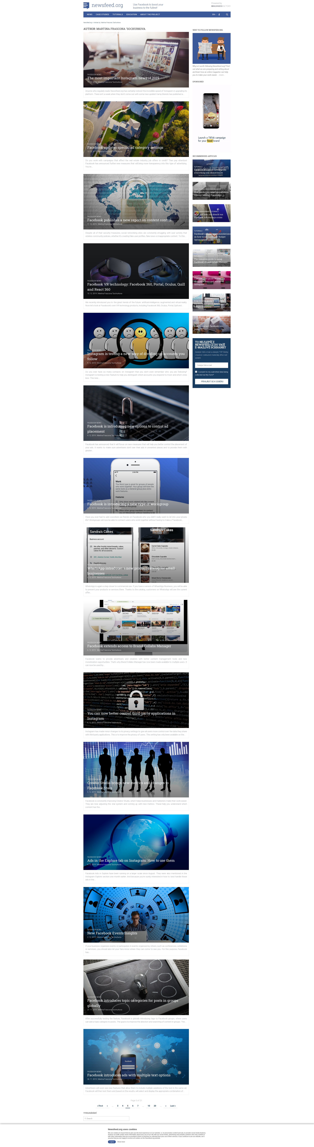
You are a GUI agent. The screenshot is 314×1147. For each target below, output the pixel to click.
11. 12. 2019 (92, 224)
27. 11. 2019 (92, 1010)
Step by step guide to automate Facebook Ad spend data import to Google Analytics (211, 304)
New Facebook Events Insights (112, 933)
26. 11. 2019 (92, 1079)
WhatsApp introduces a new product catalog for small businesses (131, 571)
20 (155, 1106)
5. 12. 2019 (91, 792)
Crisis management (213, 189)
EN (213, 14)
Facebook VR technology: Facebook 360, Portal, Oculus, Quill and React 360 (136, 287)
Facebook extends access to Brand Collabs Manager (129, 646)
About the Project (150, 14)
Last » (173, 1106)
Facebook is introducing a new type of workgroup (127, 504)
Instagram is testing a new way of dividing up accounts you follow (136, 356)
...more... (221, 75)
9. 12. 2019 (91, 363)
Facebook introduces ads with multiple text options (128, 1075)
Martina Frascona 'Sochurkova (110, 82)
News (89, 14)
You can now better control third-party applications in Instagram (131, 716)
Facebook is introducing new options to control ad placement (127, 429)
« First (100, 1106)
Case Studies (102, 14)
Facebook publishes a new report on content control (129, 220)
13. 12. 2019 (92, 152)
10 (149, 1106)
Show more (121, 1142)
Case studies (199, 189)
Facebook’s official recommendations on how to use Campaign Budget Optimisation (212, 237)
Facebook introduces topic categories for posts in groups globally (132, 1003)
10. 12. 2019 (92, 293)
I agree (112, 1142)
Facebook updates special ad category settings (125, 147)
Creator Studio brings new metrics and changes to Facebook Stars (128, 785)
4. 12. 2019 (91, 865)
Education (131, 14)
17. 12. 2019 (92, 82)
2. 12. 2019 (91, 937)
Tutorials (117, 14)
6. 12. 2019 (91, 508)
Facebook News (94, 75)
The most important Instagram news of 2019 (123, 78)
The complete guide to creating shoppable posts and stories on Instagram (209, 281)
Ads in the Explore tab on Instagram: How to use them (131, 860)
